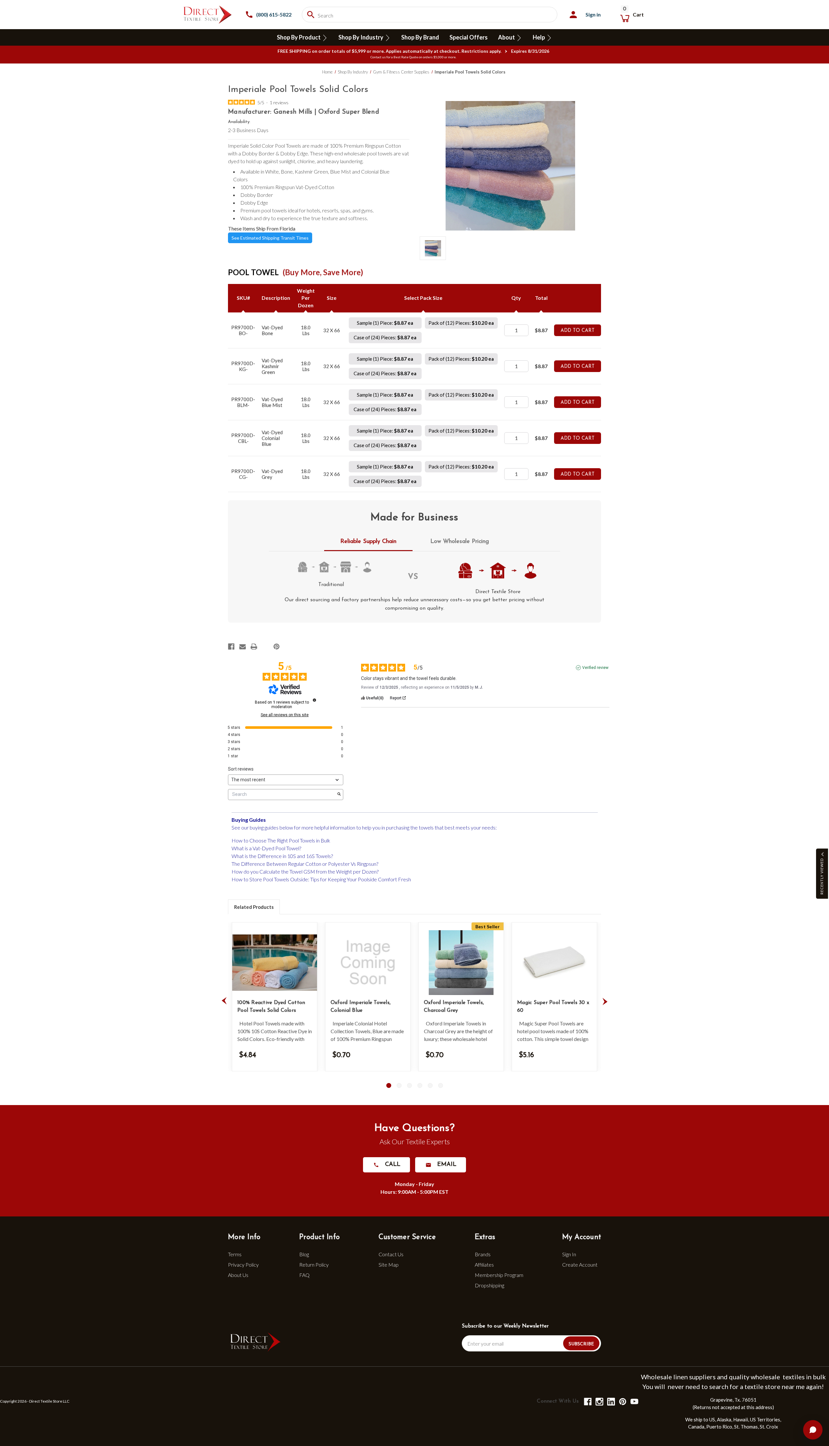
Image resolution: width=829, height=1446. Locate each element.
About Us (238, 1275)
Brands (483, 1254)
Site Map (389, 1264)
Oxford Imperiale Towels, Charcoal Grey (454, 1006)
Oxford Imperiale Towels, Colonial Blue (361, 1006)
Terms (235, 1254)
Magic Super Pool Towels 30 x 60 (553, 1006)
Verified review (595, 667)
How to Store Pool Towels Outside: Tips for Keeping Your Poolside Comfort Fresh (321, 879)
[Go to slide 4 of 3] (419, 1085)
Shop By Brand (420, 37)
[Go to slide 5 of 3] (430, 1085)
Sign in (593, 14)
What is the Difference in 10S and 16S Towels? (282, 856)
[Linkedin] (610, 1401)
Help (539, 37)
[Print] (254, 646)
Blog (304, 1254)
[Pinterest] (276, 646)
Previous (224, 1001)
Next (605, 1001)
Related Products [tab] (254, 907)
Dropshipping (489, 1285)
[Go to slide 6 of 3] (440, 1085)
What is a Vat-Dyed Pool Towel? (266, 848)
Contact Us (391, 1254)
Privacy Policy (243, 1264)
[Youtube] (633, 1401)
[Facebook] (231, 646)
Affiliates (484, 1264)
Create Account (579, 1264)
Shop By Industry (361, 37)
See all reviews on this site (285, 715)
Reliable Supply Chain (368, 542)
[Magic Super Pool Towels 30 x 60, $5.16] (554, 962)
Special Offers (468, 37)
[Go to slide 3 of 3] (409, 1085)
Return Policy (314, 1264)
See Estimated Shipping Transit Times (270, 238)
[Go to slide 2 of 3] (399, 1085)
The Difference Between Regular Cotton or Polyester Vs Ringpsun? (305, 864)
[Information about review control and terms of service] (314, 700)
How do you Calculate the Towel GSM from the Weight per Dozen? (305, 871)
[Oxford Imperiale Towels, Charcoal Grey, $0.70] (461, 962)
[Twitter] (265, 646)
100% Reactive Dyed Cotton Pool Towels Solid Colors (271, 1006)
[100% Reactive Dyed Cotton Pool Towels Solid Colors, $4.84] (274, 962)
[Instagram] (599, 1401)
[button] (822, 873)
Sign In (569, 1254)
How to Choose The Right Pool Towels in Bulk (281, 840)
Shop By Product (299, 37)
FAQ (304, 1275)
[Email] (242, 646)
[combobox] (429, 14)
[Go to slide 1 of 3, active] (388, 1085)
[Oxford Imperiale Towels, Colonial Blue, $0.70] (367, 962)
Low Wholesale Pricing (459, 542)
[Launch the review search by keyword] (339, 794)
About (507, 37)
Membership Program (499, 1275)
